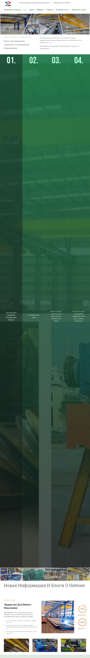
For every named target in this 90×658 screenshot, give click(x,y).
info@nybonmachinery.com (42, 2)
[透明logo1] (8, 1)
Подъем (73, 645)
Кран (7, 620)
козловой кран (20, 620)
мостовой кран (12, 620)
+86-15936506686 (65, 2)
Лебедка (8, 625)
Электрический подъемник (12, 631)
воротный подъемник (16, 625)
